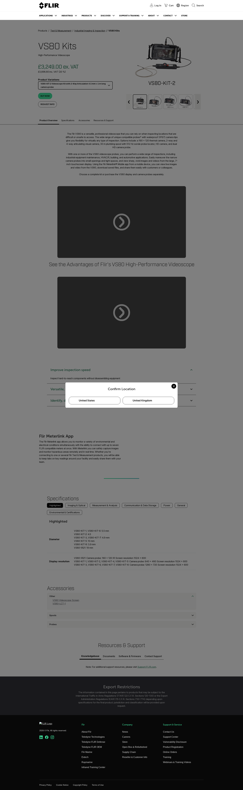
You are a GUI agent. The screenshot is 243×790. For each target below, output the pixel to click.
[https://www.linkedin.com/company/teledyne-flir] (41, 737)
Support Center (170, 737)
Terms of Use (98, 785)
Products (87, 16)
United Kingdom (142, 400)
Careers (126, 737)
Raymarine (87, 762)
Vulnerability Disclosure (175, 742)
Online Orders (170, 752)
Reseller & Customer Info (134, 757)
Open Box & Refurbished (134, 747)
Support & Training (129, 16)
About (151, 16)
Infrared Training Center (93, 767)
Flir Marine (87, 752)
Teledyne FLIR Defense (93, 742)
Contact (168, 16)
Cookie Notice (62, 785)
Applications (46, 16)
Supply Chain (129, 752)
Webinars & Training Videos (177, 762)
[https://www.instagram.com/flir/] (52, 737)
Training (167, 757)
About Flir (86, 732)
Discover (106, 16)
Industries (67, 16)
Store (184, 16)
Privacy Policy (45, 785)
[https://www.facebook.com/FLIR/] (46, 737)
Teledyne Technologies (93, 737)
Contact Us (168, 732)
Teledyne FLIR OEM (92, 747)
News (125, 732)
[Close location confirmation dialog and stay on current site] (173, 386)
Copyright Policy (80, 785)
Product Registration (173, 747)
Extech (85, 757)
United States (87, 400)
